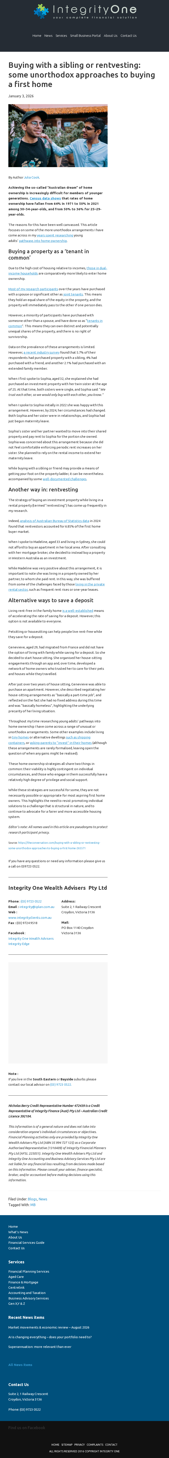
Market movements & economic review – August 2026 (48, 1327)
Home (13, 1226)
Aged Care (16, 1277)
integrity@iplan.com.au (36, 907)
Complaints (95, 1444)
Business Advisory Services (28, 1298)
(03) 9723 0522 (31, 901)
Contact (111, 1444)
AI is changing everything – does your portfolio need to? (50, 1337)
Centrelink (16, 1287)
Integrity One (84, 12)
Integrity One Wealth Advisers (31, 938)
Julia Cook (31, 177)
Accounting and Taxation (27, 1293)
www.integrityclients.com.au (29, 917)
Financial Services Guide (26, 1242)
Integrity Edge (18, 944)
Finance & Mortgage (23, 1282)
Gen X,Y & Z (16, 1303)
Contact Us (16, 1248)
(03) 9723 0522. (61, 1084)
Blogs (32, 1199)
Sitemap (66, 1444)
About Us (15, 1237)
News (43, 1199)
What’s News (18, 1232)
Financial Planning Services (28, 1271)
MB (33, 1205)
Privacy (79, 1444)
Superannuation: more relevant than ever (39, 1347)
